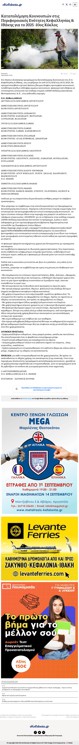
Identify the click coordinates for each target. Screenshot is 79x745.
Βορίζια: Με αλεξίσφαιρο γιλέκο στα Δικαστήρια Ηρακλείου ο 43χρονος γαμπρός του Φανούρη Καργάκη (18, 716)
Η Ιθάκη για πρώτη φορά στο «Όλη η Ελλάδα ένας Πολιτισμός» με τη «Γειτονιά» (27, 701)
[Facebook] (63, 4)
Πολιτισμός (33, 735)
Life (53, 735)
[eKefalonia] (12, 4)
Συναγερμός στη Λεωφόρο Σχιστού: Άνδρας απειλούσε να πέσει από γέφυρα (60, 716)
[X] (67, 4)
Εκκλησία (40, 735)
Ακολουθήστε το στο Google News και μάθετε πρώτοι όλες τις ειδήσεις (39, 398)
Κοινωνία (20, 735)
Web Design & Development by (58, 743)
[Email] (70, 4)
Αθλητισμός (48, 735)
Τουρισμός (58, 735)
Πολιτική (26, 735)
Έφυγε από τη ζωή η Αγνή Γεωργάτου (14, 695)
